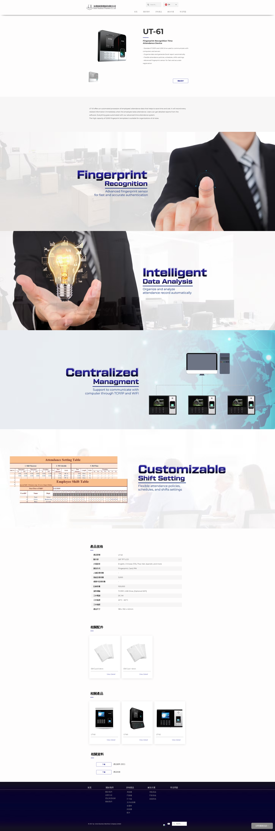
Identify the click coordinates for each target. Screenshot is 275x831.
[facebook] (164, 825)
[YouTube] (168, 823)
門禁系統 (152, 795)
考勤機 (129, 792)
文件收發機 (131, 802)
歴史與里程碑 (110, 798)
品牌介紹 (108, 795)
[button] (145, 11)
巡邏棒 (129, 806)
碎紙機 (129, 809)
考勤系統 (152, 792)
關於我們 (108, 792)
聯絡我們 (108, 801)
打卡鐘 (129, 799)
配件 (128, 812)
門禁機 (129, 795)
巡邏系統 (152, 799)
